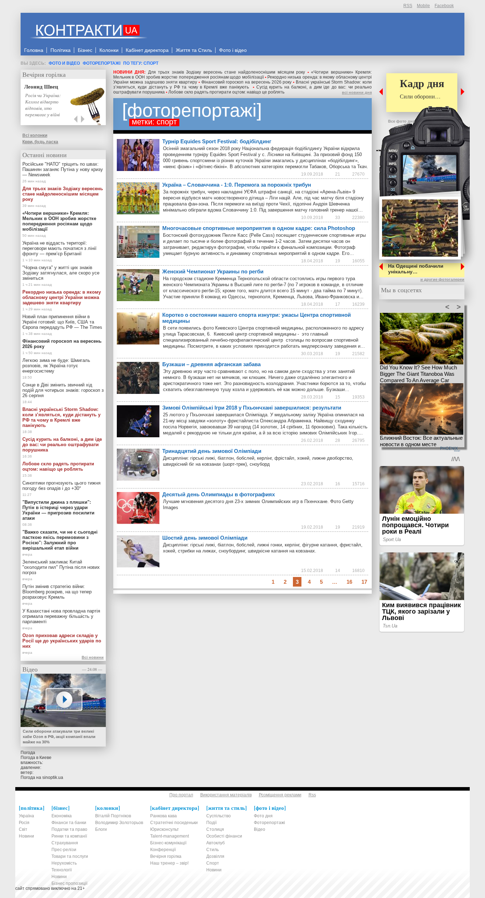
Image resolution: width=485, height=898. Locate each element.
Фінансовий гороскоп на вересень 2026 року (246, 82)
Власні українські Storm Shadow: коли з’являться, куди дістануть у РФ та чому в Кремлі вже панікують (242, 85)
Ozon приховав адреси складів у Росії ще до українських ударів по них (61, 641)
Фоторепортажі (101, 63)
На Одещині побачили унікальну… (415, 268)
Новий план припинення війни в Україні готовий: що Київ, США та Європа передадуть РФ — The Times (62, 322)
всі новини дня (357, 92)
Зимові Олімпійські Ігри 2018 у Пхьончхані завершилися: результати (251, 408)
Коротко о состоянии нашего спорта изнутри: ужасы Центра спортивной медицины (256, 318)
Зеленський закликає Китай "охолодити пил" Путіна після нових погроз (61, 567)
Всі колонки (34, 135)
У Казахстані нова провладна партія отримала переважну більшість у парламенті (61, 616)
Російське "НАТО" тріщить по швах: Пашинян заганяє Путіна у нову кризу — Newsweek (62, 169)
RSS (407, 5)
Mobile (423, 5)
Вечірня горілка (44, 74)
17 (364, 582)
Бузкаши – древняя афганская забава (211, 364)
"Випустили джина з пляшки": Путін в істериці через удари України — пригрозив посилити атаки (58, 510)
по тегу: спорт (140, 63)
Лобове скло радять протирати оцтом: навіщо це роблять (226, 92)
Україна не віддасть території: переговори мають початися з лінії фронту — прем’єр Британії (59, 248)
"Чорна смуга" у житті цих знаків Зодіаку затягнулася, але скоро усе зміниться (60, 273)
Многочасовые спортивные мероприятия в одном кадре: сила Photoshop (258, 228)
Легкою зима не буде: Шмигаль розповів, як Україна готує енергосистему (56, 366)
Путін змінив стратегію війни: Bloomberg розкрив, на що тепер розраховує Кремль (57, 592)
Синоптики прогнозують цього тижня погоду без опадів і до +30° (61, 485)
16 (349, 582)
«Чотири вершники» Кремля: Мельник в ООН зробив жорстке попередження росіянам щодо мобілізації (242, 75)
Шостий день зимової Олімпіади (204, 538)
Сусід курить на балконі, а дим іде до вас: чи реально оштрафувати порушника (62, 445)
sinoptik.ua (52, 777)
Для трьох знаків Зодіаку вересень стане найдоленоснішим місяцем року (226, 72)
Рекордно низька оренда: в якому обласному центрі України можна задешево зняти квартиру (61, 297)
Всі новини (93, 657)
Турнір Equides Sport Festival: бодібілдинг (216, 141)
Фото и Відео (64, 63)
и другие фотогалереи (442, 279)
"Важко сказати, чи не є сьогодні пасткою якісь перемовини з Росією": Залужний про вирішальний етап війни (60, 540)
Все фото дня (401, 121)
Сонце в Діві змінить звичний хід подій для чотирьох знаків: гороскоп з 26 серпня (63, 390)
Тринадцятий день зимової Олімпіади (211, 451)
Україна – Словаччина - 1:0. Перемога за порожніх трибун (236, 185)
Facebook (444, 5)
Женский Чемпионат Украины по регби (212, 271)
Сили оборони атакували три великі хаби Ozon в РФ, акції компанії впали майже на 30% (59, 736)
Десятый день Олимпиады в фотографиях (218, 494)
